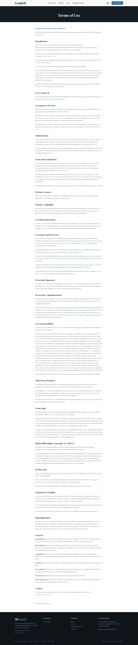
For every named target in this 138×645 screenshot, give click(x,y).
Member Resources (77, 626)
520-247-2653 (19, 632)
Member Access (78, 3)
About (61, 3)
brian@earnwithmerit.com (43, 594)
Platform (52, 3)
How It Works (47, 621)
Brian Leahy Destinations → (108, 629)
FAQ (68, 3)
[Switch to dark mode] (108, 3)
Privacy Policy (43, 641)
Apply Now (117, 3)
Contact (73, 628)
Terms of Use (51, 641)
